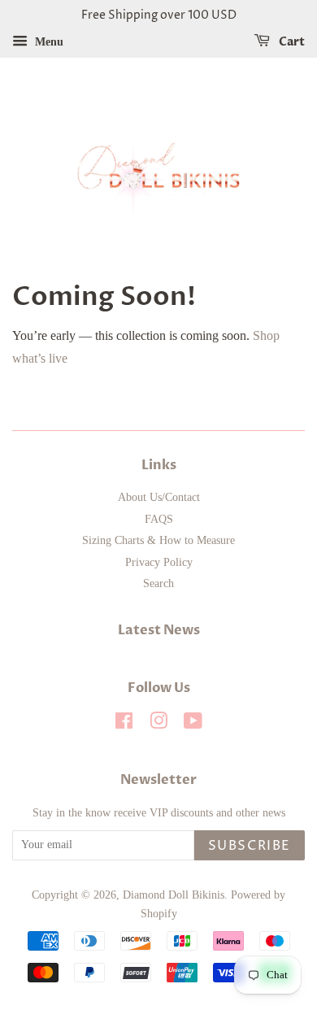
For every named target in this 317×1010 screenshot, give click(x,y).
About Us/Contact (159, 497)
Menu (47, 42)
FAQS (159, 519)
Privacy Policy (159, 562)
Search (158, 583)
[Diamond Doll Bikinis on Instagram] (158, 724)
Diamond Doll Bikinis (173, 895)
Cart (290, 42)
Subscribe (249, 846)
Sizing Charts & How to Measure (158, 540)
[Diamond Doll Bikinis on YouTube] (193, 724)
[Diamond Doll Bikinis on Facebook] (124, 724)
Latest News (159, 630)
